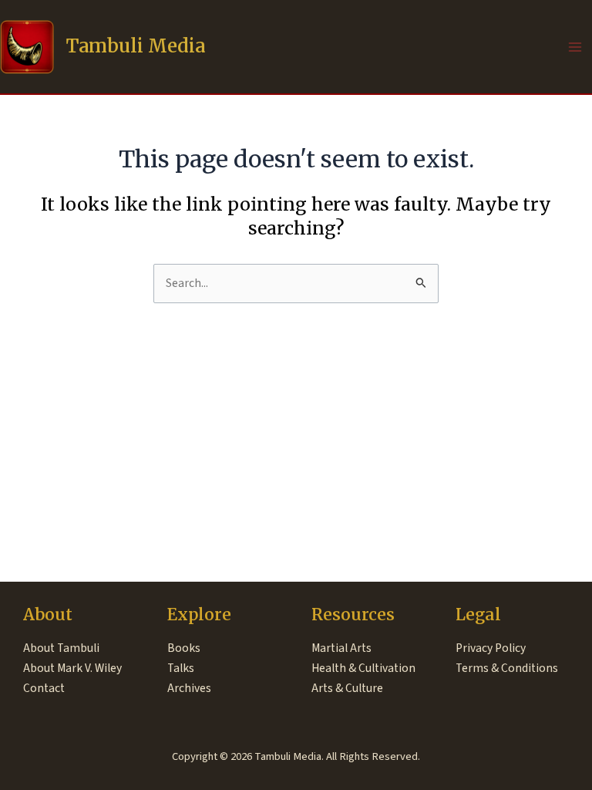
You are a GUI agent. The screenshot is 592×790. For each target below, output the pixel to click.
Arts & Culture (347, 688)
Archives (189, 688)
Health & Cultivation (363, 668)
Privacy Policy (491, 648)
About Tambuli (61, 648)
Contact (44, 688)
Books (183, 648)
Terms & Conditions (507, 668)
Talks (180, 668)
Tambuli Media (135, 46)
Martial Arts (341, 648)
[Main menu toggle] (575, 46)
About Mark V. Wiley (72, 668)
